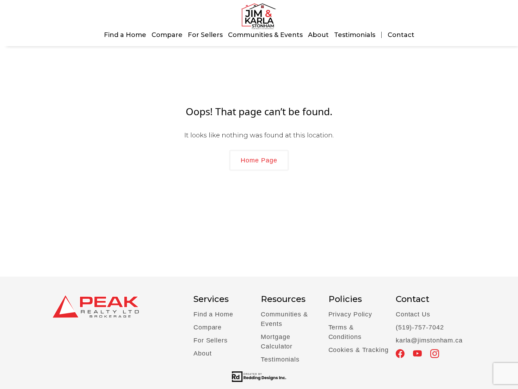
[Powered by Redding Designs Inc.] (259, 376)
